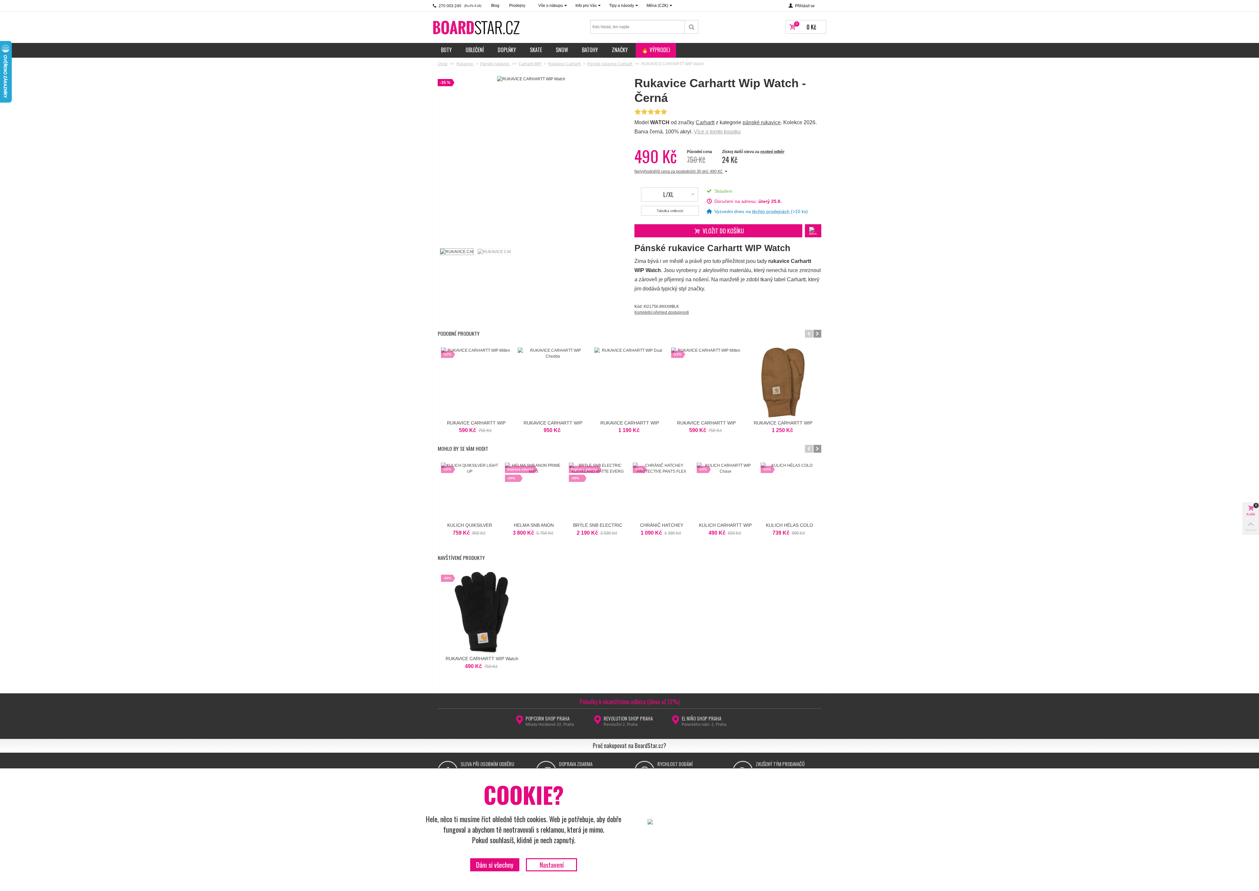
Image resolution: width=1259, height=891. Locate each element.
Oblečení (475, 50)
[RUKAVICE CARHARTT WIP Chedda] (553, 382)
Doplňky (507, 50)
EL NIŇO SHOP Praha (701, 718)
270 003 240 (459, 6)
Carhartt (705, 122)
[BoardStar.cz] (477, 27)
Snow (562, 50)
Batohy (590, 50)
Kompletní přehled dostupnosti (661, 312)
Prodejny (517, 5)
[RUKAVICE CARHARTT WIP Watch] (456, 251)
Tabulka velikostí (670, 211)
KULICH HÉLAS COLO (789, 525)
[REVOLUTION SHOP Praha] (597, 722)
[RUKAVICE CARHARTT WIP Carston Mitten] (783, 382)
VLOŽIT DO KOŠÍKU (723, 231)
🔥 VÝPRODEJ (656, 50)
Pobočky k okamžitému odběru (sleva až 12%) (630, 701)
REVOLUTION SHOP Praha (628, 718)
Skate (536, 50)
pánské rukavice (762, 122)
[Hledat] (691, 27)
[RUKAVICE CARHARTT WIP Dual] (629, 382)
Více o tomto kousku (717, 131)
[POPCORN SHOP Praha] (519, 722)
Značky (620, 50)
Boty (446, 50)
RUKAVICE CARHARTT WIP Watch (482, 658)
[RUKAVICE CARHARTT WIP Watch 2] (493, 251)
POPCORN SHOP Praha (548, 718)
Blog (495, 5)
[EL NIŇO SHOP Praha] (675, 722)
